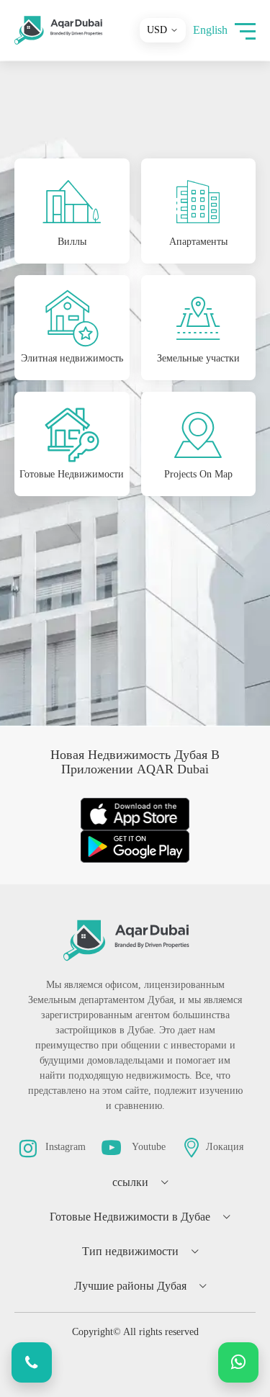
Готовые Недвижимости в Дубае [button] (130, 1216)
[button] (245, 31)
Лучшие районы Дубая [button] (130, 1286)
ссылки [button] (130, 1182)
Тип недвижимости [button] (130, 1251)
